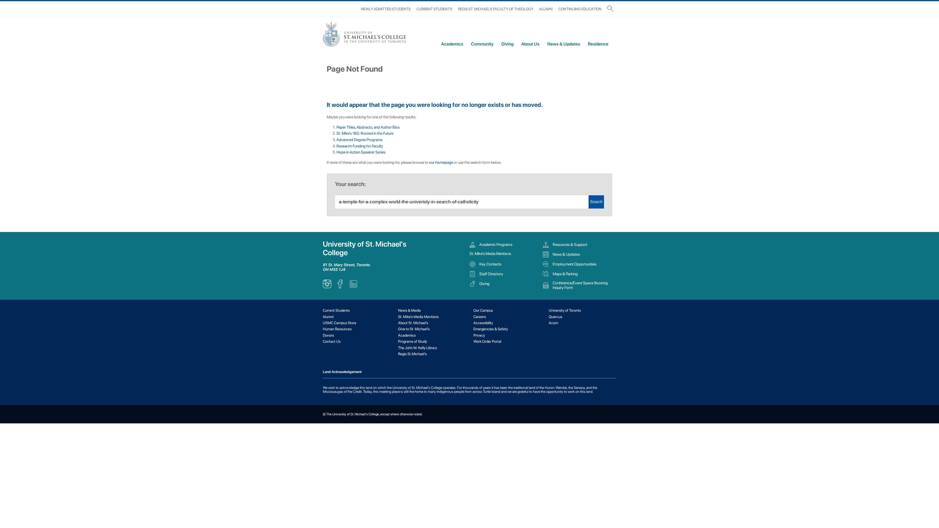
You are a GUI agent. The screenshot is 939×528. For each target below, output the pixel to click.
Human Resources (337, 329)
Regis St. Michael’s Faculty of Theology (495, 9)
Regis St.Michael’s (412, 354)
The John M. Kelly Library (417, 348)
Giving (507, 43)
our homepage (441, 162)
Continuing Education (580, 9)
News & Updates (563, 43)
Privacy (479, 335)
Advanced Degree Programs (359, 139)
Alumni (546, 9)
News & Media (409, 310)
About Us (530, 43)
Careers (479, 317)
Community (482, 43)
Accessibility (483, 323)
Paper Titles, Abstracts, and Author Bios (368, 127)
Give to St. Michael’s (414, 329)
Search (596, 202)
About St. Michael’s (413, 323)
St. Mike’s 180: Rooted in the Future (364, 133)
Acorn (553, 323)
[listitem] (327, 287)
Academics (452, 43)
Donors (328, 335)
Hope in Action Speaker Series (360, 152)
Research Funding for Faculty (359, 146)
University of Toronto (565, 310)
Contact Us (332, 341)
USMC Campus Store (339, 323)
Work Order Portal (487, 341)
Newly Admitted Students (386, 9)
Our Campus (483, 310)
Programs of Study (412, 341)
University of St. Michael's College (364, 248)
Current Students (434, 9)
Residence (598, 43)
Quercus (555, 317)
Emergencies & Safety (490, 329)
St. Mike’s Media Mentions (490, 253)
